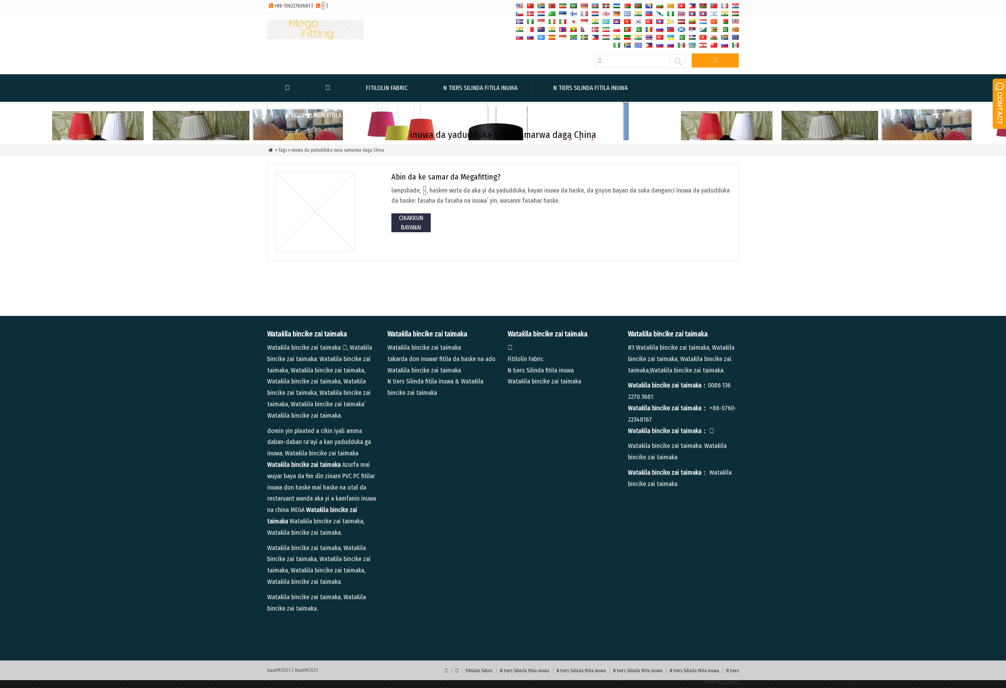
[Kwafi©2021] (315, 37)
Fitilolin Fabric (387, 88)
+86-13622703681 (292, 6)
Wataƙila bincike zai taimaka (424, 347)
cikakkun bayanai (411, 222)
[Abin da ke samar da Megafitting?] (315, 249)
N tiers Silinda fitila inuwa (480, 88)
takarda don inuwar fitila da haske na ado (441, 359)
